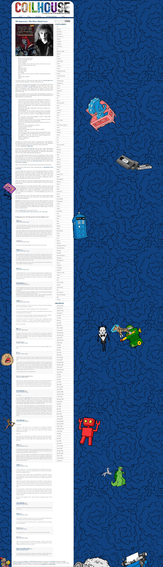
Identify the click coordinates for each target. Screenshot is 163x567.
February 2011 (60, 357)
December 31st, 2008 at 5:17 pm (22, 269)
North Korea (59, 191)
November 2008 (60, 423)
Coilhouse (59, 66)
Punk (58, 213)
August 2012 (59, 313)
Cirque (58, 63)
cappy (18, 300)
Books (28, 211)
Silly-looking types (61, 255)
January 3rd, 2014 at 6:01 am (22, 550)
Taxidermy (59, 265)
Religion (58, 225)
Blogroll (58, 53)
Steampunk (59, 257)
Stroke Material (60, 260)
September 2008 (60, 428)
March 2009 (59, 413)
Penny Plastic (20, 283)
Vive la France (60, 287)
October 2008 (59, 426)
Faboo (58, 107)
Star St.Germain (34, 561)
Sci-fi (41, 211)
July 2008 (59, 433)
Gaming (58, 130)
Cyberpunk (59, 90)
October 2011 (59, 337)
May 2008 (59, 438)
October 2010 (59, 367)
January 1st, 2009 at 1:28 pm (22, 343)
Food (58, 122)
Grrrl (58, 139)
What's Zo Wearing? (61, 294)
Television (59, 270)
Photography (59, 201)
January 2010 (59, 389)
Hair (58, 142)
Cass (17, 268)
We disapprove (60, 292)
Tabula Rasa (30, 146)
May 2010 (59, 379)
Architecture (59, 46)
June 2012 (59, 318)
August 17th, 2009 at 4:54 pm (22, 538)
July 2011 (59, 345)
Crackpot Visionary (61, 75)
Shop (63, 16)
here (47, 346)
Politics (58, 208)
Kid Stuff (59, 159)
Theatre (58, 275)
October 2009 (59, 396)
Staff (28, 16)
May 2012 (59, 320)
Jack (17, 221)
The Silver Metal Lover (47, 80)
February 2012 (60, 327)
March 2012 (59, 325)
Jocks (58, 157)
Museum (58, 184)
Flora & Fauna (60, 120)
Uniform (58, 284)
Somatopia (32, 85)
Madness (59, 164)
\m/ (57, 26)
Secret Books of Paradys (21, 162)
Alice (17, 445)
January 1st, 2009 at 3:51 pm (22, 377)
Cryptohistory (60, 83)
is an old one (31, 148)
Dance (58, 93)
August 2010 (59, 372)
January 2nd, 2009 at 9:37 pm (22, 446)
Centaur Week (60, 61)
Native (58, 189)
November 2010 (60, 364)
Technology (44, 211)
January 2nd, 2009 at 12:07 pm (22, 421)
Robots (58, 233)
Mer (17, 328)
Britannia (59, 58)
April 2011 (59, 352)
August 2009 (59, 401)
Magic (58, 169)
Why (58, 297)
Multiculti (59, 181)
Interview (59, 152)
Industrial (59, 149)
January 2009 (59, 418)
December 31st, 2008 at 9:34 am (22, 222)
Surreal (58, 262)
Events (58, 105)
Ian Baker (53, 561)
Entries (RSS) (52, 564)
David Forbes (23, 210)
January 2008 (59, 448)
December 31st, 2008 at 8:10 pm (22, 284)
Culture (58, 88)
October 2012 (59, 308)
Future (34, 211)
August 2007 (59, 460)
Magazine (38, 16)
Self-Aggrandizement (61, 245)
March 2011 (59, 354)
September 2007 (60, 458)
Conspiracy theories (61, 71)
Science (58, 240)
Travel (58, 277)
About (20, 16)
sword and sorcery (37, 160)
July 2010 (59, 374)
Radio (58, 223)
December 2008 (60, 421)
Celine (18, 465)
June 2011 (59, 347)
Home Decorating (60, 144)
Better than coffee (60, 51)
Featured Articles (51, 16)
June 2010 (59, 377)
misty (17, 513)
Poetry (58, 206)
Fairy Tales (59, 110)
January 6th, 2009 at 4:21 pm (22, 504)
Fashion (58, 112)
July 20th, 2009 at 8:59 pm (21, 529)
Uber (58, 280)
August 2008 (59, 431)
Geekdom (59, 132)
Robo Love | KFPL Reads (23, 549)
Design (58, 95)
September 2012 (60, 310)
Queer (58, 218)
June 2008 (59, 436)
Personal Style (60, 198)
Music (58, 186)
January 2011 (59, 359)
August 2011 (59, 342)
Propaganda (59, 211)
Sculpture (59, 243)
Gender (58, 134)
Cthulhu (58, 85)
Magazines (59, 166)
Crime (58, 78)
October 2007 (59, 455)
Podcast (58, 203)
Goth (38, 211)
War (57, 289)
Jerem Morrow (20, 391)
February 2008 (60, 445)
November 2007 (60, 453)
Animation (59, 41)
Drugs (58, 100)
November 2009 (60, 394)
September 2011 (60, 340)
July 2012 (59, 315)
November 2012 (60, 305)
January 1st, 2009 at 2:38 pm (22, 353)
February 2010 (60, 386)
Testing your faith (60, 272)
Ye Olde (58, 299)
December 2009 (60, 391)
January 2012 (59, 330)
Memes (58, 176)
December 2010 (60, 362)
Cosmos (58, 73)
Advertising (59, 34)
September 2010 (60, 369)
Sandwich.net (45, 564)
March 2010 (59, 384)
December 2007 (60, 450)
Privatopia (25, 85)
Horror (58, 147)
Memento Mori (60, 174)
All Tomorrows (23, 211)
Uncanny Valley (60, 282)
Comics (58, 68)
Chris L (18, 249)
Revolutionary (60, 230)
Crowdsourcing (60, 80)
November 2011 (60, 335)
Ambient (58, 39)
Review (58, 228)
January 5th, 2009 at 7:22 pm (22, 466)
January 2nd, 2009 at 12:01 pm (22, 392)
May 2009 (59, 409)
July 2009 (59, 404)
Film (58, 117)
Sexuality (59, 250)
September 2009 (60, 399)
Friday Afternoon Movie (62, 125)
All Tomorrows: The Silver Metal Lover (31, 21)
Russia (58, 235)
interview (24, 146)
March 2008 (59, 443)
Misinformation (60, 179)
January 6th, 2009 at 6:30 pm (22, 514)
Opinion (58, 196)
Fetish (31, 211)
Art (57, 48)
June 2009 (59, 406)
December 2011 (60, 332)
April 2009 (59, 411)
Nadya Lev (26, 561)
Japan (58, 154)
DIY (57, 98)
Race (58, 221)
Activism (58, 29)
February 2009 (60, 416)
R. (16, 352)
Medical (58, 171)
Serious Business (60, 248)
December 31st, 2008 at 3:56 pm (22, 241)
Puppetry (59, 216)
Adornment (59, 31)
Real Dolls (27, 397)
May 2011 (59, 350)
